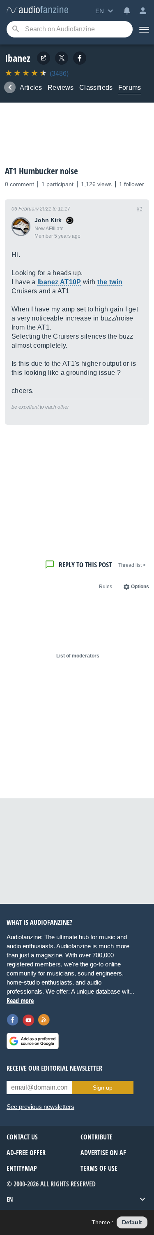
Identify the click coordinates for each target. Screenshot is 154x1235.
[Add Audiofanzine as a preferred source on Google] (33, 1041)
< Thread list (132, 565)
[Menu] (143, 29)
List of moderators (77, 656)
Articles (31, 87)
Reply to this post (85, 564)
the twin (110, 281)
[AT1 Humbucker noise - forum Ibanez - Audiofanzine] (37, 10)
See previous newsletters (40, 1106)
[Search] (15, 29)
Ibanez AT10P (59, 281)
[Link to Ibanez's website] (43, 58)
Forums (129, 87)
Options (140, 586)
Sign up (103, 1087)
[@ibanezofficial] (61, 58)
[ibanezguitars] (79, 58)
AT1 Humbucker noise (41, 171)
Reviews (61, 87)
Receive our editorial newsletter (54, 1068)
